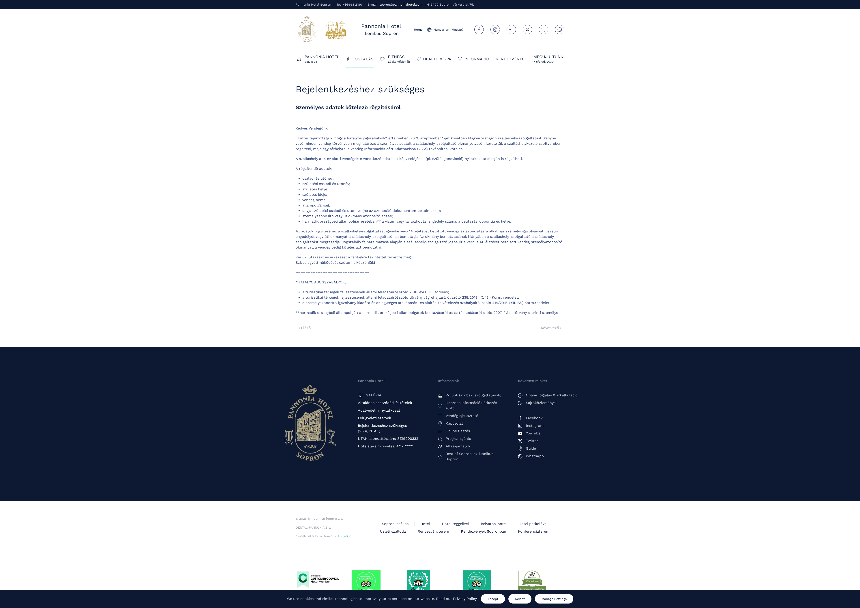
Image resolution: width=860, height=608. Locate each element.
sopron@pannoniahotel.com (400, 4)
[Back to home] (307, 29)
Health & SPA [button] (437, 59)
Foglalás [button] (363, 59)
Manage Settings (554, 599)
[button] (548, 59)
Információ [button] (476, 59)
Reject (520, 599)
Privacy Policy (465, 599)
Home (418, 29)
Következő (550, 328)
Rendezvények (511, 59)
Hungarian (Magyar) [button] (448, 29)
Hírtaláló (344, 536)
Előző (306, 328)
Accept (493, 599)
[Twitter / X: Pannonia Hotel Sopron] (527, 29)
